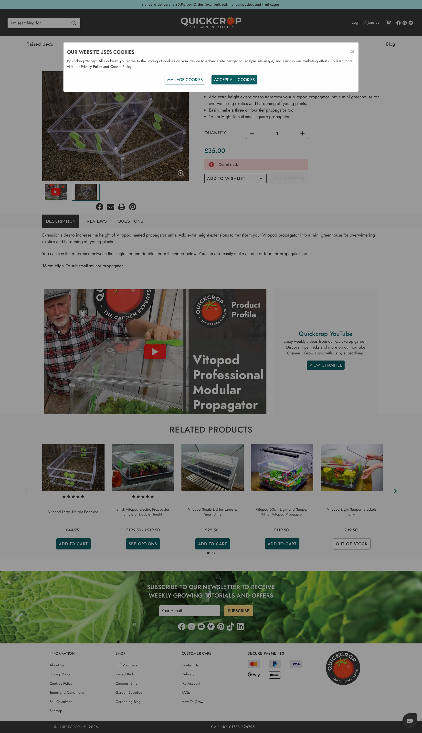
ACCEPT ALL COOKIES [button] (234, 80)
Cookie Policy (120, 66)
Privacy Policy (91, 66)
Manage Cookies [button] (185, 80)
